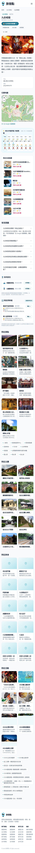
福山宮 (14, 454)
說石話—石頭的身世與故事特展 (13, 765)
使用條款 (29, 837)
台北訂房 (20, 832)
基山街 (6, 454)
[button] (17, 107)
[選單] (32, 4)
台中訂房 (20, 841)
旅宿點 (10, 4)
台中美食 (12, 841)
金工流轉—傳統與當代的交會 (12, 761)
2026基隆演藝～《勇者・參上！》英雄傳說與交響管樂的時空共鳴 (18, 782)
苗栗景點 (4, 839)
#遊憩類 (22, 27)
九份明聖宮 (25, 447)
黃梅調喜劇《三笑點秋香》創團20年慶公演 (16, 787)
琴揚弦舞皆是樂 (8, 794)
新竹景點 (4, 837)
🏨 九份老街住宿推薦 (10, 23)
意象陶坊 (6, 447)
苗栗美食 (12, 839)
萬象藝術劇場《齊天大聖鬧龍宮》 (13, 791)
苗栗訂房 (20, 839)
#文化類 (14, 27)
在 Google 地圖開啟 (9, 124)
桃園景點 (4, 834)
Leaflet (15, 121)
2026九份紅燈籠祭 (9, 758)
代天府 (15, 447)
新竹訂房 (20, 837)
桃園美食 (12, 834)
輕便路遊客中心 (16, 443)
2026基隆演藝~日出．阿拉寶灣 (13, 798)
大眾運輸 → (28, 283)
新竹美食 (12, 837)
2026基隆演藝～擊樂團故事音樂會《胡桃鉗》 (17, 777)
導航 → (29, 306)
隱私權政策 (29, 834)
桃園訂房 (20, 834)
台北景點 (9, 10)
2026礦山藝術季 (23, 758)
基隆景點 (4, 829)
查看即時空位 (29, 300)
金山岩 (22, 454)
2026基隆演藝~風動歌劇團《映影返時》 (15, 769)
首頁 (2, 10)
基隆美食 (12, 829)
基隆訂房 (20, 829)
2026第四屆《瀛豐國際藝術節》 (13, 773)
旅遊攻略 (29, 832)
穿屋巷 (6, 450)
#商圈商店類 (6, 27)
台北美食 (12, 832)
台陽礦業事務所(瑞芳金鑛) (19, 450)
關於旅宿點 (29, 829)
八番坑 (6, 443)
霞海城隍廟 (28, 443)
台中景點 (4, 841)
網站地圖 (29, 839)
